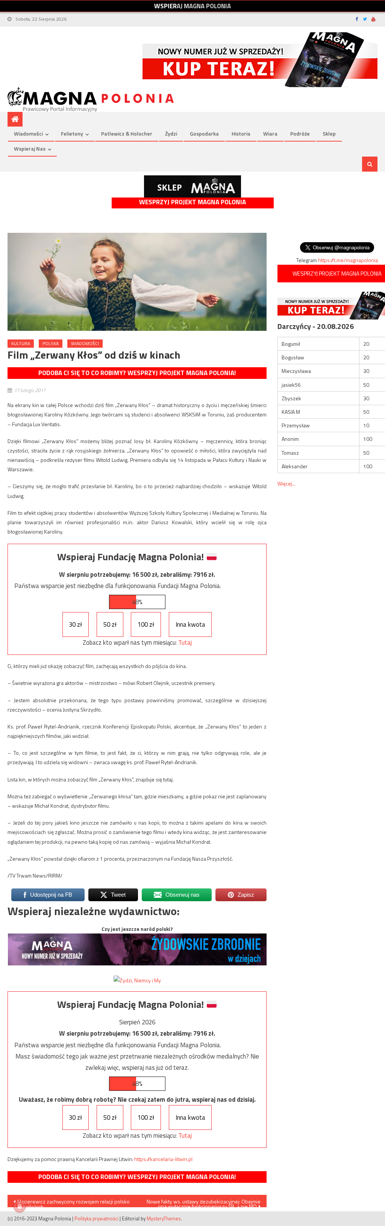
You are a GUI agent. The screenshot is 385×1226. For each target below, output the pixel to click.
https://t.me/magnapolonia (348, 260)
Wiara (270, 133)
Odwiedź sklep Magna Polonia (192, 186)
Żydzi (171, 133)
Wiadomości (28, 133)
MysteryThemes (164, 1218)
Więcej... (286, 483)
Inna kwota (190, 624)
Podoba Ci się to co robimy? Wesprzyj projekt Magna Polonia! (137, 373)
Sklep (329, 133)
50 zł (110, 624)
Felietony (72, 133)
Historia (241, 133)
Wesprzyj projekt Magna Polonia (192, 202)
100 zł (146, 624)
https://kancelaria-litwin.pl (163, 1159)
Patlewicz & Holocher (126, 133)
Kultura (20, 343)
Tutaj (185, 642)
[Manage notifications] (20, 1206)
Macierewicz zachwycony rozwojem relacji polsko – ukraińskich (72, 1202)
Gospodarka (204, 133)
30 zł (75, 624)
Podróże (300, 133)
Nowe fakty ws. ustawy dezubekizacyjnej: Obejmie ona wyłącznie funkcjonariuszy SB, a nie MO (204, 1202)
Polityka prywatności (96, 1218)
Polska (50, 343)
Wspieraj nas (29, 148)
